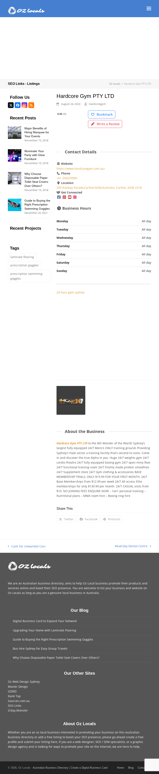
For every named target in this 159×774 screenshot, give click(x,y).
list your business (112, 588)
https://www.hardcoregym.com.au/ (81, 169)
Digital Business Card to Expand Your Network (45, 621)
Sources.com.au (19, 701)
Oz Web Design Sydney (24, 682)
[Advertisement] (79, 48)
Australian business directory (43, 583)
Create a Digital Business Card (89, 767)
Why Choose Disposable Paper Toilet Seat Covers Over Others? (56, 658)
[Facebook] (59, 197)
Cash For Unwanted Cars (27, 546)
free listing (54, 737)
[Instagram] (75, 197)
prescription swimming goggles (26, 276)
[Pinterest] (64, 197)
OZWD (12, 691)
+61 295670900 (67, 178)
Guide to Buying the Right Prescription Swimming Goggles (53, 639)
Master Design (18, 687)
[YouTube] (69, 197)
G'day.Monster (18, 710)
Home (120, 767)
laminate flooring (22, 257)
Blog (131, 767)
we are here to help (126, 747)
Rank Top (14, 696)
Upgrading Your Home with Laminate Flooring (44, 630)
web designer (84, 742)
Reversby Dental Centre (131, 546)
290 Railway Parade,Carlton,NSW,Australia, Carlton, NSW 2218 (99, 188)
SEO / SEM (102, 742)
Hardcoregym (97, 104)
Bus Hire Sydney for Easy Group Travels (40, 648)
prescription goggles (24, 265)
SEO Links (14, 706)
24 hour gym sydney (70, 292)
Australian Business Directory (50, 767)
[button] (149, 8)
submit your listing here (40, 742)
